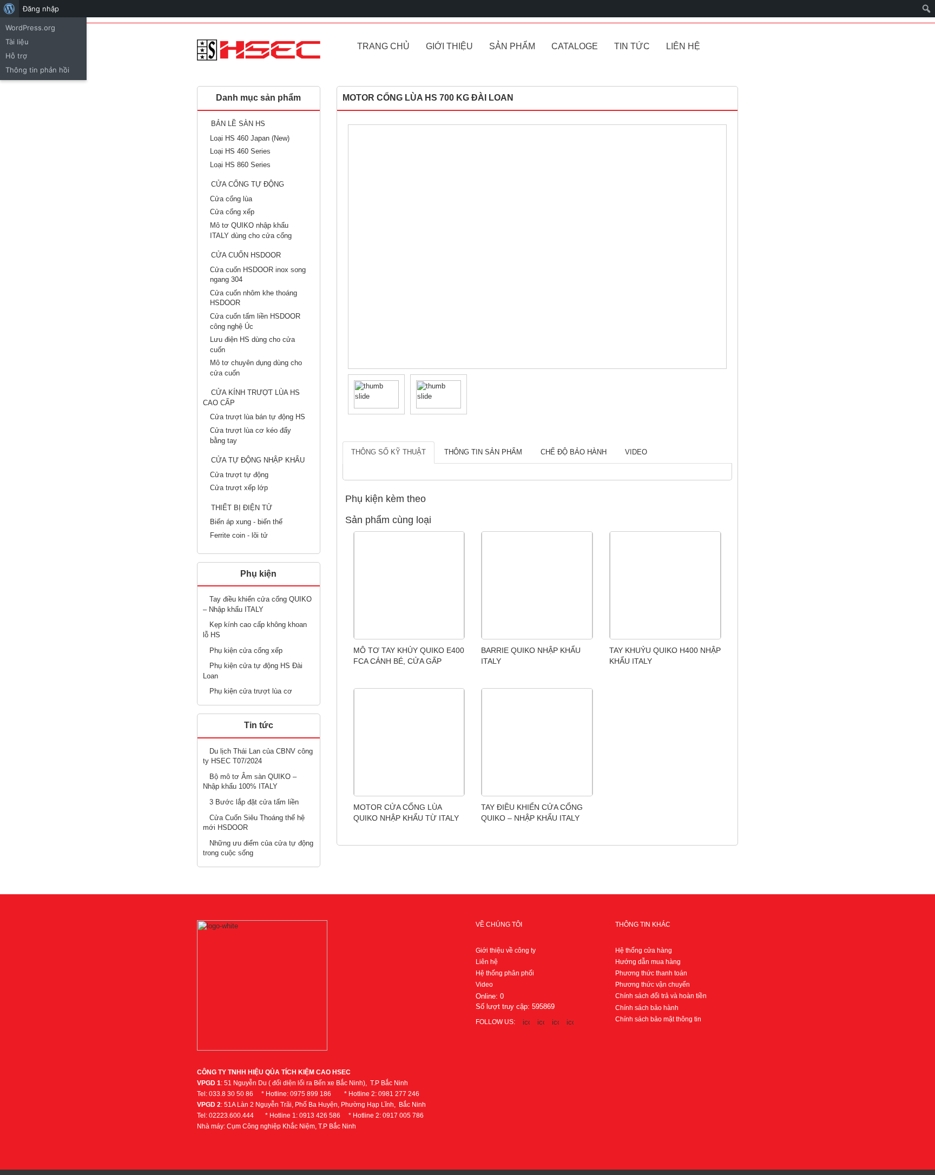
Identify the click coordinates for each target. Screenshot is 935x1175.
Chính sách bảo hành (647, 1008)
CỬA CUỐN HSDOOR (246, 255)
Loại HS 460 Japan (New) (249, 138)
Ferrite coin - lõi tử (239, 535)
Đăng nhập (41, 8)
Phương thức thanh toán (651, 973)
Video (636, 452)
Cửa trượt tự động (239, 475)
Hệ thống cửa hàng (643, 950)
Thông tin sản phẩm (483, 452)
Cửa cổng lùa (231, 199)
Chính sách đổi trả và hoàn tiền (661, 996)
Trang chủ (383, 46)
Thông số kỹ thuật (388, 452)
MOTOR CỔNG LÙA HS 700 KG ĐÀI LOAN (428, 97)
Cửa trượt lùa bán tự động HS (257, 417)
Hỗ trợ (16, 55)
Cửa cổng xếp (232, 212)
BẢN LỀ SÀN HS (238, 124)
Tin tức (632, 46)
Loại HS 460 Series (240, 151)
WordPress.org (30, 27)
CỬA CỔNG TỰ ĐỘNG (247, 184)
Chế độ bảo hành (574, 452)
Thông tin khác (642, 924)
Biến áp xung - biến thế (246, 522)
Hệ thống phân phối (505, 973)
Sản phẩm (512, 46)
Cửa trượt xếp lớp (239, 488)
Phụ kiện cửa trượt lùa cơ (250, 691)
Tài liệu (17, 41)
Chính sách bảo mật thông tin (658, 1019)
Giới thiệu (449, 46)
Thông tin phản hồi (37, 69)
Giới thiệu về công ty (506, 950)
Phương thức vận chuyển (652, 984)
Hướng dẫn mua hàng (648, 962)
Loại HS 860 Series (240, 165)
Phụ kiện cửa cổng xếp (245, 650)
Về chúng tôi (499, 924)
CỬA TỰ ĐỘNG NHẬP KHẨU (258, 460)
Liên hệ (683, 46)
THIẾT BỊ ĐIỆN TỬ (241, 508)
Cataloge (574, 46)
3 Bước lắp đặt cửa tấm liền (254, 802)
